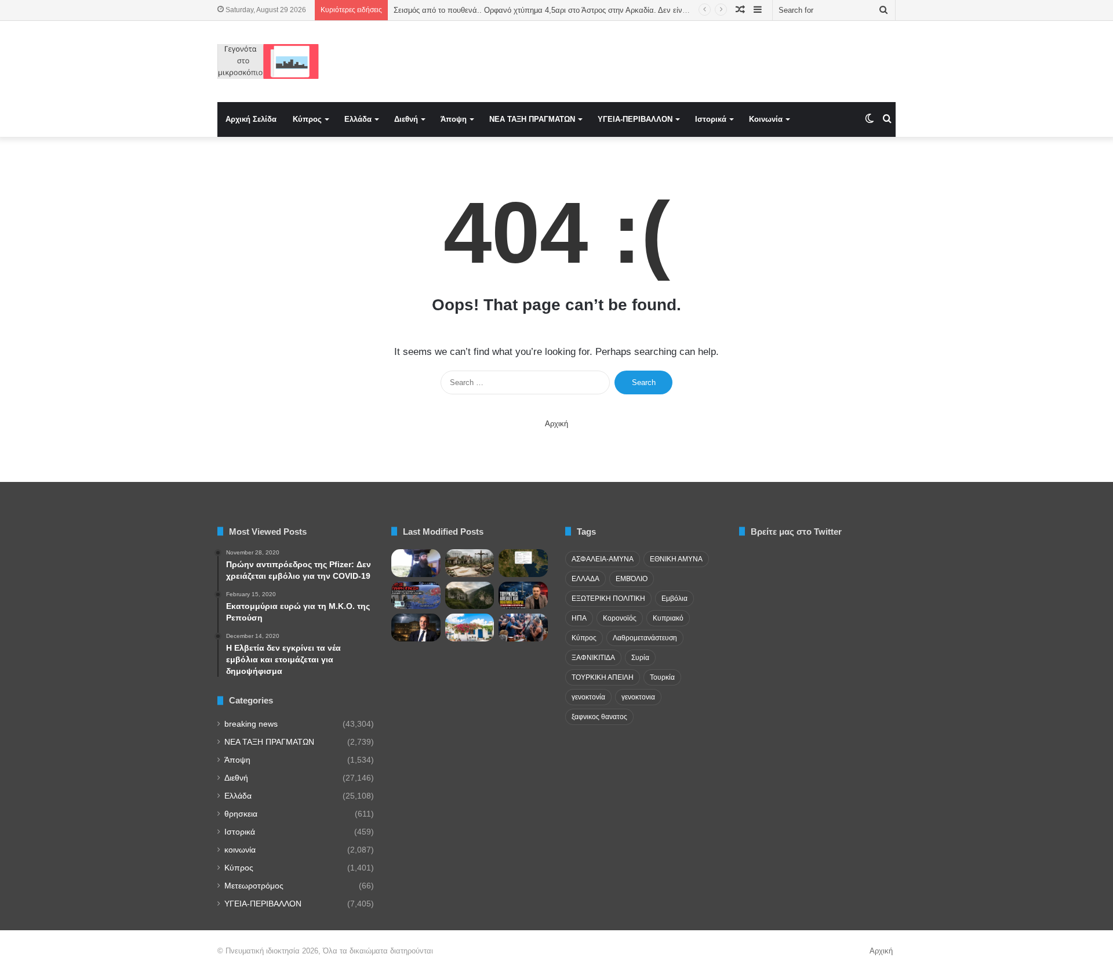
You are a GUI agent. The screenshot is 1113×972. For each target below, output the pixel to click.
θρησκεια (240, 814)
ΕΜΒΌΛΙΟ (632, 579)
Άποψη (454, 119)
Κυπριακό (668, 618)
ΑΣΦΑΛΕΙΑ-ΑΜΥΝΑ (603, 559)
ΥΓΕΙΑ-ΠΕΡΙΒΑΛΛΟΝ (635, 119)
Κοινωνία (766, 119)
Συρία (640, 658)
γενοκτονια (638, 697)
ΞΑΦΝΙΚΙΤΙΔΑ (593, 658)
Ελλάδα (358, 119)
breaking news (251, 724)
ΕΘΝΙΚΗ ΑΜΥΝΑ (676, 559)
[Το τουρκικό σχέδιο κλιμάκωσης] (523, 596)
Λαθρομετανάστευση (645, 638)
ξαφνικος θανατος (599, 717)
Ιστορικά (710, 119)
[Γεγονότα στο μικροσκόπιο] (268, 61)
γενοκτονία (588, 697)
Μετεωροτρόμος (253, 886)
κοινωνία (240, 850)
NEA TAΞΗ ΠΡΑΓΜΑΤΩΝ (532, 119)
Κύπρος (307, 119)
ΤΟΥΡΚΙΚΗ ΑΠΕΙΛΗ (603, 677)
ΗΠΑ (579, 618)
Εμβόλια (674, 598)
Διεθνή (406, 119)
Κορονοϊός (619, 618)
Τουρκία (662, 677)
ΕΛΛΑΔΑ (585, 579)
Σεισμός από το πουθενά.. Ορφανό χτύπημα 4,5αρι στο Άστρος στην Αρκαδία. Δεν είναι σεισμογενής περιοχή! (579, 10)
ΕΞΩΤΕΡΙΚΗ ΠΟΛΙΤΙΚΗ (608, 598)
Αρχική (556, 423)
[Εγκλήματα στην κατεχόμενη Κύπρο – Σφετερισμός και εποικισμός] (469, 563)
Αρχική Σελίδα (251, 119)
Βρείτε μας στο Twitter (796, 531)
